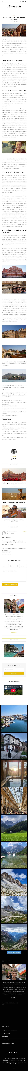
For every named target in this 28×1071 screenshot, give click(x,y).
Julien (14, 459)
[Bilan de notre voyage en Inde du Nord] (14, 511)
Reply (25, 531)
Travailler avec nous (6, 1033)
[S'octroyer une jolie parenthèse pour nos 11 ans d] (14, 773)
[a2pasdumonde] (14, 6)
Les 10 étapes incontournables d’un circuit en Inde (14, 483)
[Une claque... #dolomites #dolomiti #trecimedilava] (14, 909)
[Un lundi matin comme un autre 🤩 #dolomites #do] (14, 937)
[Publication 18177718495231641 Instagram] (14, 855)
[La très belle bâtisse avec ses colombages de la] (14, 746)
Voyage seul (7, 1062)
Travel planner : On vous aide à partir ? (9, 1030)
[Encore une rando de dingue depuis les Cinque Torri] (14, 882)
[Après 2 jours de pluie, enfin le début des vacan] (14, 718)
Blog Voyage (5, 1060)
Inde (14, 15)
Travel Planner (12, 1060)
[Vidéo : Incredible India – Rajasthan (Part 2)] (14, 494)
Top (14, 1068)
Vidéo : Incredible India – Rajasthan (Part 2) (14, 502)
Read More (14, 632)
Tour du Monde (14, 1062)
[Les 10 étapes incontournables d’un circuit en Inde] (14, 474)
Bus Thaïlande (17, 1063)
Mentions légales (5, 1039)
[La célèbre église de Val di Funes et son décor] (14, 828)
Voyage (17, 1060)
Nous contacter (5, 1036)
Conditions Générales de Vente (8, 1043)
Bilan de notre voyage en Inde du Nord (14, 520)
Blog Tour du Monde (20, 1058)
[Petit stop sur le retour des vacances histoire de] (14, 800)
